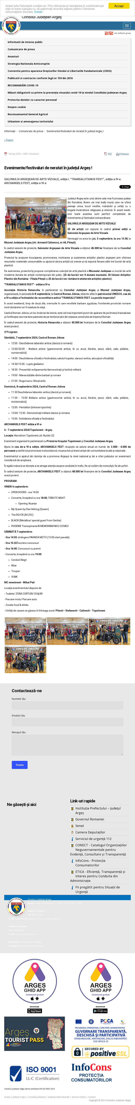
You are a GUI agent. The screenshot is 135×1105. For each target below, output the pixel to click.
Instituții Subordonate (58, 1096)
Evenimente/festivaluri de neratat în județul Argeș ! (75, 131)
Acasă (7, 1096)
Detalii (38, 12)
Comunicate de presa (21, 49)
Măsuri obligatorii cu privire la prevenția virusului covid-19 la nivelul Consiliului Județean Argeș (67, 92)
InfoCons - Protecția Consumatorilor (90, 862)
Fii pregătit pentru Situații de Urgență (97, 889)
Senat (79, 826)
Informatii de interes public (25, 42)
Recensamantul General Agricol (28, 114)
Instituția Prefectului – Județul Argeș (98, 810)
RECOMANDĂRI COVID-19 (23, 85)
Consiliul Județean (37, 1096)
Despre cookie (17, 107)
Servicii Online (79, 1096)
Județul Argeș (19, 1096)
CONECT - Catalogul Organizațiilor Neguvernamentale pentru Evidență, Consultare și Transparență (98, 849)
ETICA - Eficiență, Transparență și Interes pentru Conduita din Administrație (97, 876)
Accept (119, 6)
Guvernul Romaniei (89, 819)
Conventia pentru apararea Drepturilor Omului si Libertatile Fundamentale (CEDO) (60, 71)
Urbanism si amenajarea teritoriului (30, 121)
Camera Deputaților (90, 832)
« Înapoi (8, 140)
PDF (110, 153)
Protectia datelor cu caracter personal (32, 99)
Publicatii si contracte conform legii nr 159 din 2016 (40, 78)
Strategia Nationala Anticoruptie (29, 63)
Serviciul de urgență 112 (93, 839)
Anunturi (13, 56)
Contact (92, 1096)
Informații (9, 131)
